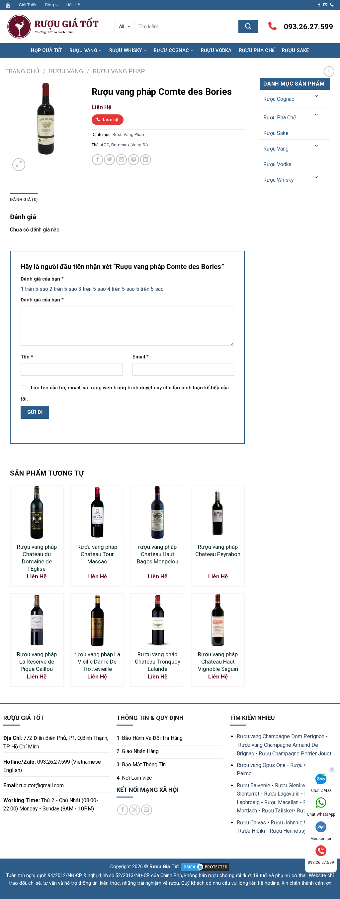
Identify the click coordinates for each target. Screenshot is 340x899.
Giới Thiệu (28, 4)
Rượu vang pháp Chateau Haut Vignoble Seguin (218, 661)
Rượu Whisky (125, 50)
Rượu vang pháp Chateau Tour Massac (97, 554)
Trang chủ (22, 71)
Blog (49, 4)
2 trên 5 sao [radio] (63, 289)
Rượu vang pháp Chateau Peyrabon (217, 550)
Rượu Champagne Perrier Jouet (295, 753)
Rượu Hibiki (251, 831)
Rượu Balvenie (253, 785)
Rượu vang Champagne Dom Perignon (280, 736)
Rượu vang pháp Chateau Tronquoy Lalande (157, 661)
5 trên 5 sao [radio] (150, 289)
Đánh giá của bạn (42, 279)
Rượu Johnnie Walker (295, 822)
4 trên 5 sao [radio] (121, 289)
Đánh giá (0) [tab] (24, 199)
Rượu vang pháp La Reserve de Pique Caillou (37, 661)
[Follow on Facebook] (319, 5)
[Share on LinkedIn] (145, 159)
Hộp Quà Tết (46, 50)
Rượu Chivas (251, 822)
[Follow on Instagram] (134, 809)
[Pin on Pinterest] (133, 159)
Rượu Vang (83, 50)
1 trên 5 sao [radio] (34, 289)
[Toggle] (316, 96)
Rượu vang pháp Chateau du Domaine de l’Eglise (37, 558)
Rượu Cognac (171, 50)
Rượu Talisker (278, 810)
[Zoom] (18, 164)
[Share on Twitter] (109, 159)
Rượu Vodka (216, 50)
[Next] (34, 161)
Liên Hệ (73, 4)
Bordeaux (120, 144)
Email (140, 357)
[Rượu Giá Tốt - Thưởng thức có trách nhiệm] (55, 27)
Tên (27, 357)
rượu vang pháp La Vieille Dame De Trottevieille (97, 661)
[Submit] (248, 26)
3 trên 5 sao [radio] (92, 289)
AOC (105, 144)
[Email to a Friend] (121, 159)
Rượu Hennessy (288, 831)
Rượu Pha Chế (257, 50)
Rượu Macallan (281, 802)
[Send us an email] (325, 5)
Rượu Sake (295, 50)
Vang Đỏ (139, 144)
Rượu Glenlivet (292, 785)
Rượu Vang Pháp (119, 71)
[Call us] (332, 5)
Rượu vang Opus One (261, 765)
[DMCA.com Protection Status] (204, 866)
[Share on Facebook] (97, 159)
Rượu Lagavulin (281, 794)
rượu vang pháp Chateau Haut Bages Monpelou (157, 554)
